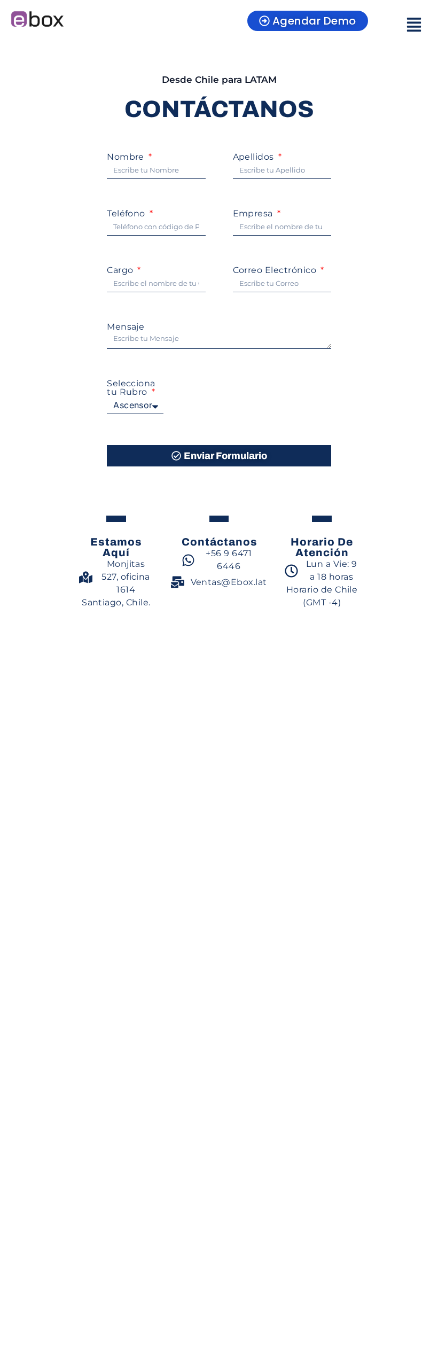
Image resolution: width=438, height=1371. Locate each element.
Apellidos (255, 157)
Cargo (121, 270)
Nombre (126, 157)
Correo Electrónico (276, 270)
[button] (413, 25)
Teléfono (127, 213)
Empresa (254, 213)
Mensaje (125, 327)
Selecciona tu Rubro (131, 387)
